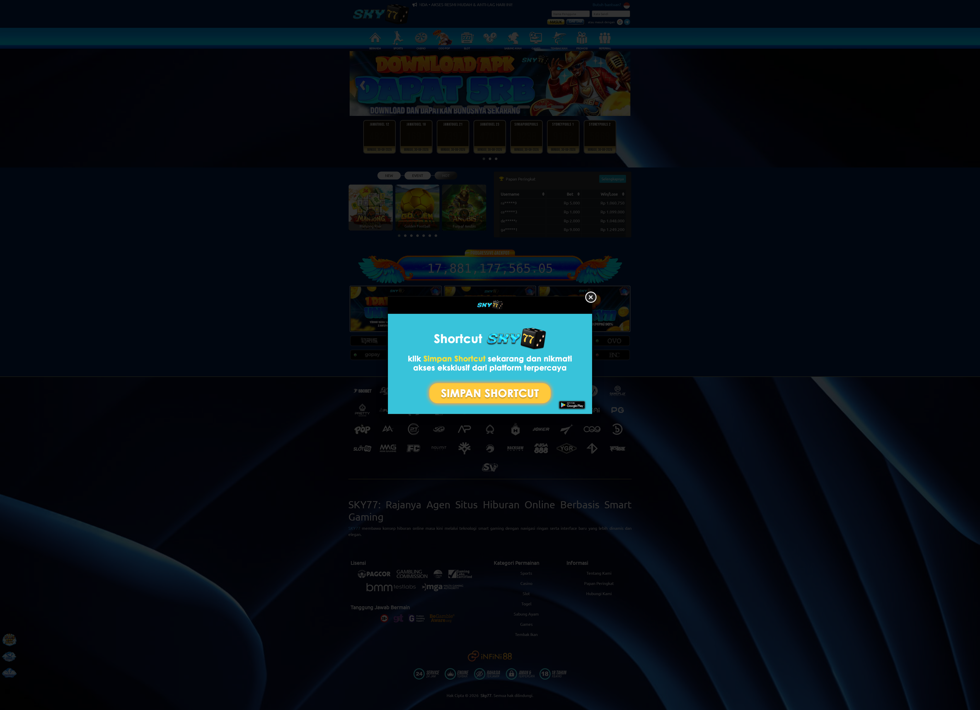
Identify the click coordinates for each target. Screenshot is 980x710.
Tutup (590, 297)
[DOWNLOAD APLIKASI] (490, 364)
